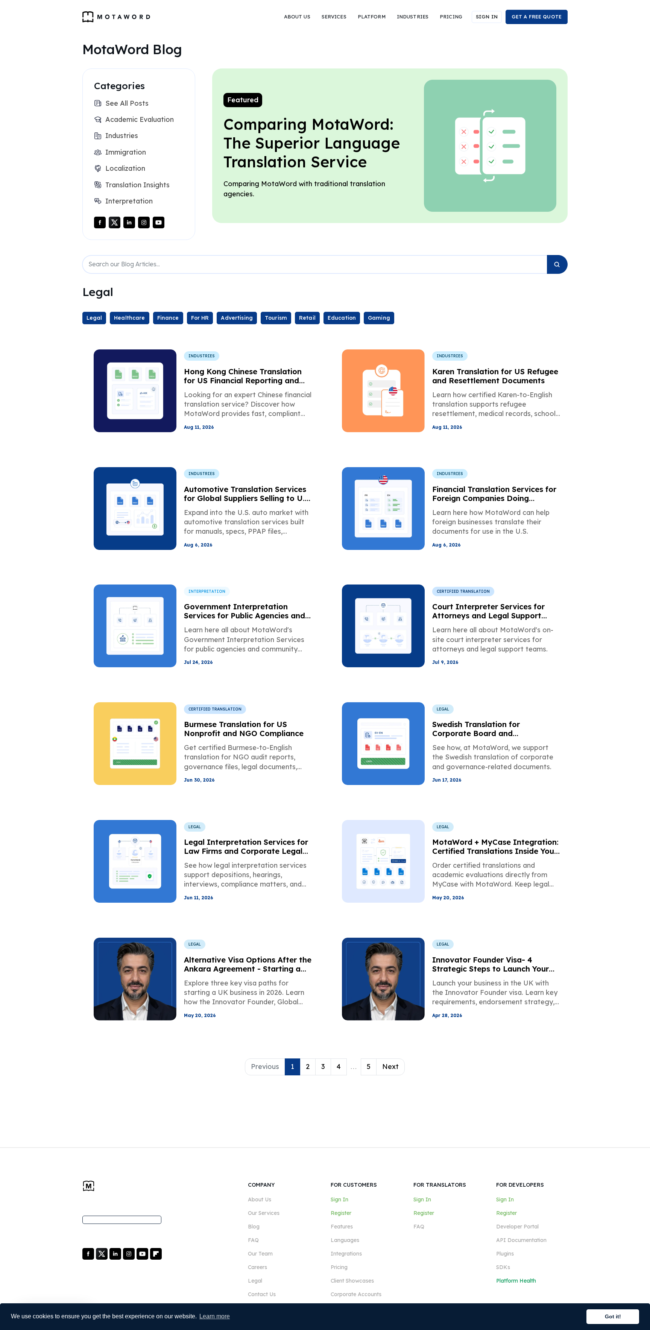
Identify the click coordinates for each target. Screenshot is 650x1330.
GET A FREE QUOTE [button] (537, 17)
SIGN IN (487, 17)
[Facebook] (101, 222)
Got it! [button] (613, 1316)
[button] (297, 16)
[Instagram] (145, 222)
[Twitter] (115, 222)
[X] (102, 1253)
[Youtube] (158, 222)
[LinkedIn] (130, 222)
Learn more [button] (214, 1316)
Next (390, 1066)
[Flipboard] (156, 1253)
